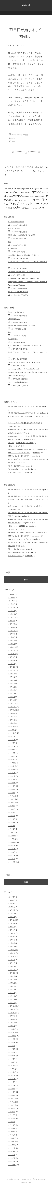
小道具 (24, 208)
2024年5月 (11, 601)
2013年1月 (11, 644)
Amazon (7, 189)
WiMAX (25, 196)
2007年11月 (12, 799)
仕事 (10, 207)
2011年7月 (11, 680)
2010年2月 (11, 723)
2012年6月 (11, 657)
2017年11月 (12, 607)
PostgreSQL (25, 192)
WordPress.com (26, 1182)
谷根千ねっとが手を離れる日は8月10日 (21, 449)
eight (13, 138)
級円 (37, 208)
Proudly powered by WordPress (18, 1179)
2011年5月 (11, 687)
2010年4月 (11, 717)
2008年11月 (12, 766)
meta (11, 192)
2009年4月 (12, 753)
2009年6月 (12, 746)
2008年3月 (11, 786)
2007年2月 (11, 829)
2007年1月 (11, 832)
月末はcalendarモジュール (17, 469)
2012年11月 (12, 650)
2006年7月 (11, 852)
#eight (26, 5)
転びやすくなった (14, 228)
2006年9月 (12, 845)
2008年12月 (12, 763)
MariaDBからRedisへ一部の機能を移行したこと (24, 255)
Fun (29, 188)
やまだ (18, 446)
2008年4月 (12, 783)
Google (35, 188)
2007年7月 (11, 812)
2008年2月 (11, 789)
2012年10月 (12, 654)
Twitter (10, 196)
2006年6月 (12, 855)
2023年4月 (11, 604)
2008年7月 (11, 779)
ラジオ (6, 204)
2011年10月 (12, 670)
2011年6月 (11, 683)
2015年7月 (11, 624)
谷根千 (42, 208)
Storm (45, 192)
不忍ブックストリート (26, 203)
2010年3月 (11, 720)
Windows (31, 196)
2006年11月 (12, 839)
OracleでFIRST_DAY (15, 472)
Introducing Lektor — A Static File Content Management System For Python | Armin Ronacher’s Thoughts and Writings (27, 281)
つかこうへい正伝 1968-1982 (18, 292)
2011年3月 (11, 693)
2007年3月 (11, 826)
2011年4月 (11, 690)
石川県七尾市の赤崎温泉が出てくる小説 (21, 235)
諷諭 (9, 242)
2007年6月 (11, 816)
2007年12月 (12, 796)
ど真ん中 (11, 443)
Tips (6, 196)
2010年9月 (11, 713)
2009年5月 (11, 750)
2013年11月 (12, 631)
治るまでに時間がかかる (16, 222)
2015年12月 (12, 617)
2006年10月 (12, 842)
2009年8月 (12, 740)
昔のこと (30, 208)
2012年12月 (12, 647)
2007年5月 (11, 819)
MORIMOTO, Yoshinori (24, 443)
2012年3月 (11, 664)
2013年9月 (11, 634)
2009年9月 (12, 736)
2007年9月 (11, 806)
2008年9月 (12, 773)
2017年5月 (11, 611)
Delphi (18, 189)
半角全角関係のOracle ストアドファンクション (24, 406)
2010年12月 (12, 703)
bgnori (34, 456)
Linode (45, 189)
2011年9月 (11, 674)
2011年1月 (11, 700)
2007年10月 (12, 803)
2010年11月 (12, 707)
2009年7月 (11, 743)
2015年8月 (11, 621)
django (22, 189)
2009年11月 (12, 730)
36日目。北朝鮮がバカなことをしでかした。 (15, 171)
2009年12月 (12, 726)
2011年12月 (12, 667)
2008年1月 (11, 793)
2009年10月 (12, 733)
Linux (6, 192)
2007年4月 (11, 822)
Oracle (17, 192)
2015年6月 (11, 627)
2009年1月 (11, 759)
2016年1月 (11, 614)
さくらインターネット (20, 200)
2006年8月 (12, 849)
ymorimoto (36, 453)
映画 (34, 208)
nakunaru (28, 472)
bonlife (30, 469)
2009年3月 (11, 756)
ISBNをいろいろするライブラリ (19, 453)
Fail (26, 189)
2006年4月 (12, 862)
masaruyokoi (12, 426)
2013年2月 (11, 641)
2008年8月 (12, 776)
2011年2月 (11, 697)
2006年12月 (12, 836)
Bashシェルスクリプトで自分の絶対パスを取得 (24, 416)
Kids (40, 188)
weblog (17, 195)
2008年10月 (12, 769)
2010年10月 (12, 710)
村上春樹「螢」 (13, 248)
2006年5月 (11, 859)
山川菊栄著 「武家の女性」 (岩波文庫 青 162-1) (24, 272)
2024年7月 (11, 598)
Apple (13, 188)
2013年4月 (11, 637)
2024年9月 (11, 594)
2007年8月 (11, 809)
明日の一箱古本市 (14, 466)
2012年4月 (11, 660)
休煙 (13, 141)
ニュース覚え (39, 200)
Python (36, 192)
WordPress (38, 196)
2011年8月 (11, 677)
